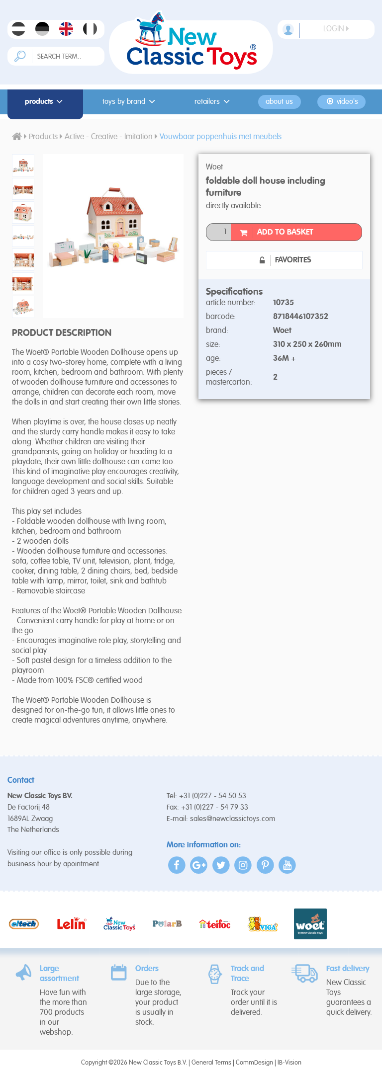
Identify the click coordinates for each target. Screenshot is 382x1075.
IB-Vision (289, 1063)
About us (279, 102)
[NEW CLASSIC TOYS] (191, 42)
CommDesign (254, 1063)
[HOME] (17, 137)
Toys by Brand (123, 102)
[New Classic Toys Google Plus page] (199, 865)
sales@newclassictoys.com (233, 819)
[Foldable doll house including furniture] (20, 165)
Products (39, 102)
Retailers (207, 102)
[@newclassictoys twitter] (221, 865)
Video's (346, 102)
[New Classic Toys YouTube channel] (288, 865)
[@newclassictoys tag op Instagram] (243, 865)
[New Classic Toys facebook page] (177, 865)
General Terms (211, 1063)
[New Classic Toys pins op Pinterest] (265, 865)
